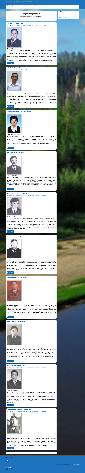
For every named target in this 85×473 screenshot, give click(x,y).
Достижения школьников (30, 8)
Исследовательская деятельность (14, 8)
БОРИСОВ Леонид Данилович (16, 152)
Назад (8, 452)
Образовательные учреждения (57, 5)
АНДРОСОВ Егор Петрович (15, 236)
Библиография (62, 8)
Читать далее (10, 63)
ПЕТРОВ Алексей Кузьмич (15, 23)
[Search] (7, 461)
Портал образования (62, 15)
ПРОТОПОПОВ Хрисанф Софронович (19, 409)
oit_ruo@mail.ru (8, 467)
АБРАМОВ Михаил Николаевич (17, 68)
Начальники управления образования (38, 25)
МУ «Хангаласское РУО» (62, 17)
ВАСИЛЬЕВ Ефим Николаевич (16, 365)
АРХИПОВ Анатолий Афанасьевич (18, 193)
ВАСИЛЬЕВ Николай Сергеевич (17, 277)
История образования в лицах (41, 5)
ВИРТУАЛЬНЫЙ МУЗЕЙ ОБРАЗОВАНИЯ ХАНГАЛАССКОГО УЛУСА (23, 2)
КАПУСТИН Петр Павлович (16, 321)
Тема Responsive (76, 464)
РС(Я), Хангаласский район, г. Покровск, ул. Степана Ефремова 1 (17, 465)
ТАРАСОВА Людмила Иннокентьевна (19, 111)
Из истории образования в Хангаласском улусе (22, 5)
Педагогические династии (44, 8)
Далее (54, 452)
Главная (9, 5)
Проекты (55, 8)
